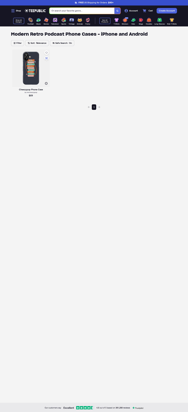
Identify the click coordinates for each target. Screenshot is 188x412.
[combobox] (82, 11)
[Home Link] (35, 10)
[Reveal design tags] (46, 83)
